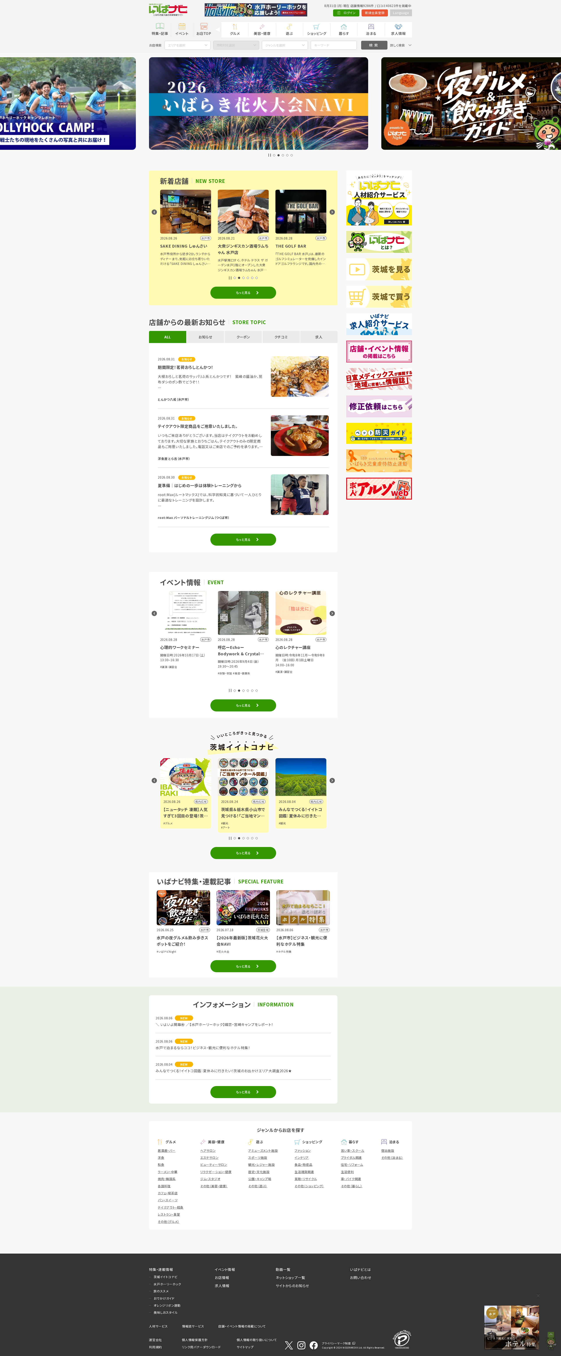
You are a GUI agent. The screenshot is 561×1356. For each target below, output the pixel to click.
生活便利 (347, 1172)
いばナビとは (360, 1269)
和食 (161, 1164)
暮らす (344, 33)
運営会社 (155, 1340)
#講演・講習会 (226, 672)
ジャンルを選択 (275, 45)
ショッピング (316, 33)
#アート (167, 827)
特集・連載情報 (161, 1269)
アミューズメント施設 (263, 1150)
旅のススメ (161, 1291)
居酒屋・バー (167, 1150)
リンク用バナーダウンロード (201, 1347)
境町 (319, 801)
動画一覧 (283, 1269)
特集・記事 (160, 33)
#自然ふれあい (300, 678)
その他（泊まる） (392, 1157)
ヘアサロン (208, 1150)
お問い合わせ (360, 1277)
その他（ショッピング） (309, 1186)
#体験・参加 (167, 673)
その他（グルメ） (168, 1221)
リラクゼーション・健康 (216, 1172)
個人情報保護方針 (195, 1340)
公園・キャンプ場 (259, 1179)
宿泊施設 (387, 1150)
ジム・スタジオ (210, 1179)
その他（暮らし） (351, 1186)
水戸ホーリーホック (167, 1284)
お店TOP (203, 33)
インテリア (302, 1157)
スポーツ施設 (257, 1157)
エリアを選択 (176, 45)
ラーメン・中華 (168, 1172)
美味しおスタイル (166, 1312)
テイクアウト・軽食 (170, 1207)
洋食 (161, 1157)
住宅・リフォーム (352, 1164)
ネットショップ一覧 (290, 1277)
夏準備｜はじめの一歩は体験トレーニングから (200, 485)
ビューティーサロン (213, 1164)
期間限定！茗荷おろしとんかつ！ (185, 367)
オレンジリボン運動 (167, 1305)
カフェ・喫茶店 (168, 1193)
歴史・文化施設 (259, 1172)
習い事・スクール (352, 1150)
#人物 (282, 823)
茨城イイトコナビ (165, 1277)
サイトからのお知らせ (292, 1285)
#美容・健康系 (184, 673)
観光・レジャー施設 (261, 1164)
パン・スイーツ (168, 1200)
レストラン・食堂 (169, 1214)
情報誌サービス (193, 1326)
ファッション (303, 1150)
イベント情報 (225, 1269)
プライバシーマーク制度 (336, 1343)
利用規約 (155, 1347)
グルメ (235, 33)
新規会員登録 (375, 13)
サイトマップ (245, 1347)
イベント (181, 33)
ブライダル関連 (351, 1157)
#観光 (167, 823)
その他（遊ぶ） (257, 1186)
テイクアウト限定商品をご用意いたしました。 (198, 426)
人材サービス (158, 1326)
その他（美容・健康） (214, 1186)
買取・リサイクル (306, 1179)
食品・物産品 (303, 1164)
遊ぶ (289, 33)
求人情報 (398, 33)
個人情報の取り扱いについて (257, 1340)
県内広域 (200, 801)
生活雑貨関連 (304, 1172)
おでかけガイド (164, 1298)
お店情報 (222, 1277)
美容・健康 (262, 33)
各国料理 (164, 1186)
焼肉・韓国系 (167, 1179)
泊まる (371, 33)
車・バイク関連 (351, 1179)
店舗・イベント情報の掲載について (242, 1326)
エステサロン (209, 1157)
